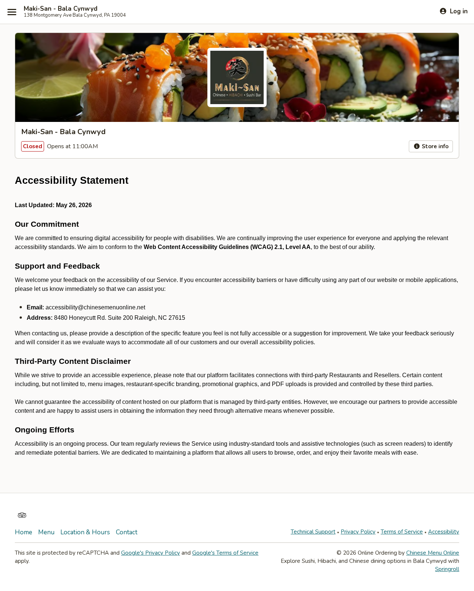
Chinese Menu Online (432, 553)
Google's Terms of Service (225, 553)
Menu (46, 532)
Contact (126, 532)
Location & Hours (85, 532)
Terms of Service (402, 531)
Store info (434, 146)
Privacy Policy (358, 531)
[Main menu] (12, 12)
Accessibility (443, 531)
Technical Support (313, 531)
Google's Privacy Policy (150, 553)
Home (23, 532)
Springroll (447, 569)
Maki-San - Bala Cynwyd (60, 9)
